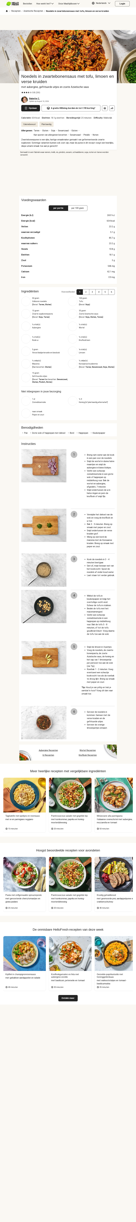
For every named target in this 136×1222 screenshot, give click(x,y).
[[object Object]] (105, 108)
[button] (102, 3)
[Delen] (112, 108)
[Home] (6, 11)
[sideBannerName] (68, 176)
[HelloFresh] (12, 4)
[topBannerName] (68, 22)
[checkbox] (22, 92)
